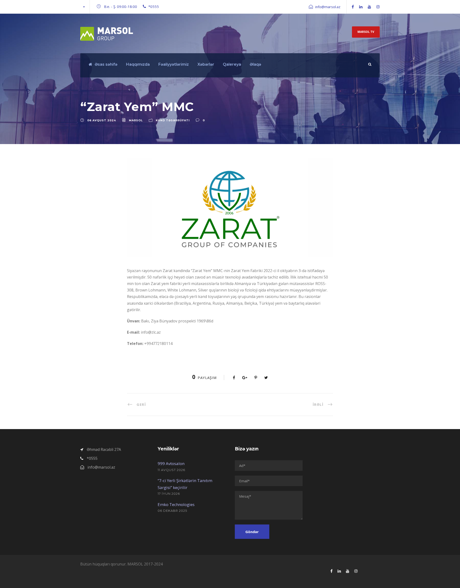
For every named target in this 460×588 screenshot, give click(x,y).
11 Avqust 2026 (171, 470)
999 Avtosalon (171, 463)
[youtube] (369, 6)
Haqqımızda (138, 64)
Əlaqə (255, 64)
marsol (136, 120)
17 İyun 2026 (169, 493)
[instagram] (378, 6)
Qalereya (232, 64)
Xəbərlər (205, 64)
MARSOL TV (365, 32)
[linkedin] (360, 6)
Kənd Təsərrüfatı (173, 120)
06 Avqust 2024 (101, 120)
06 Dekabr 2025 (172, 510)
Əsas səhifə (106, 64)
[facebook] (353, 6)
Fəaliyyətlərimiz (173, 64)
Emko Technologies (176, 504)
